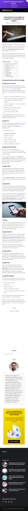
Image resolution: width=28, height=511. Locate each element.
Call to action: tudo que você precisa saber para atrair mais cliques (16, 477)
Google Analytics (8, 72)
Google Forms (8, 74)
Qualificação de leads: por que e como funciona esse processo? (17, 463)
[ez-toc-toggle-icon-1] (15, 62)
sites (7, 222)
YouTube (7, 71)
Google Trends (8, 68)
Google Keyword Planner (10, 67)
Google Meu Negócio (10, 76)
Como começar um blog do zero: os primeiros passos (17, 489)
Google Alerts (7, 70)
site (25, 96)
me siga (14, 6)
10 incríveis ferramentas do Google (10, 63)
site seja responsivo (14, 302)
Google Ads (7, 66)
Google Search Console (9, 65)
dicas (3, 304)
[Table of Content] (16, 62)
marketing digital (12, 50)
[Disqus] (14, 328)
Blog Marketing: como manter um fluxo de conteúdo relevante (17, 483)
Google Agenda (8, 73)
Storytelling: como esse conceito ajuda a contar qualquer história (17, 470)
